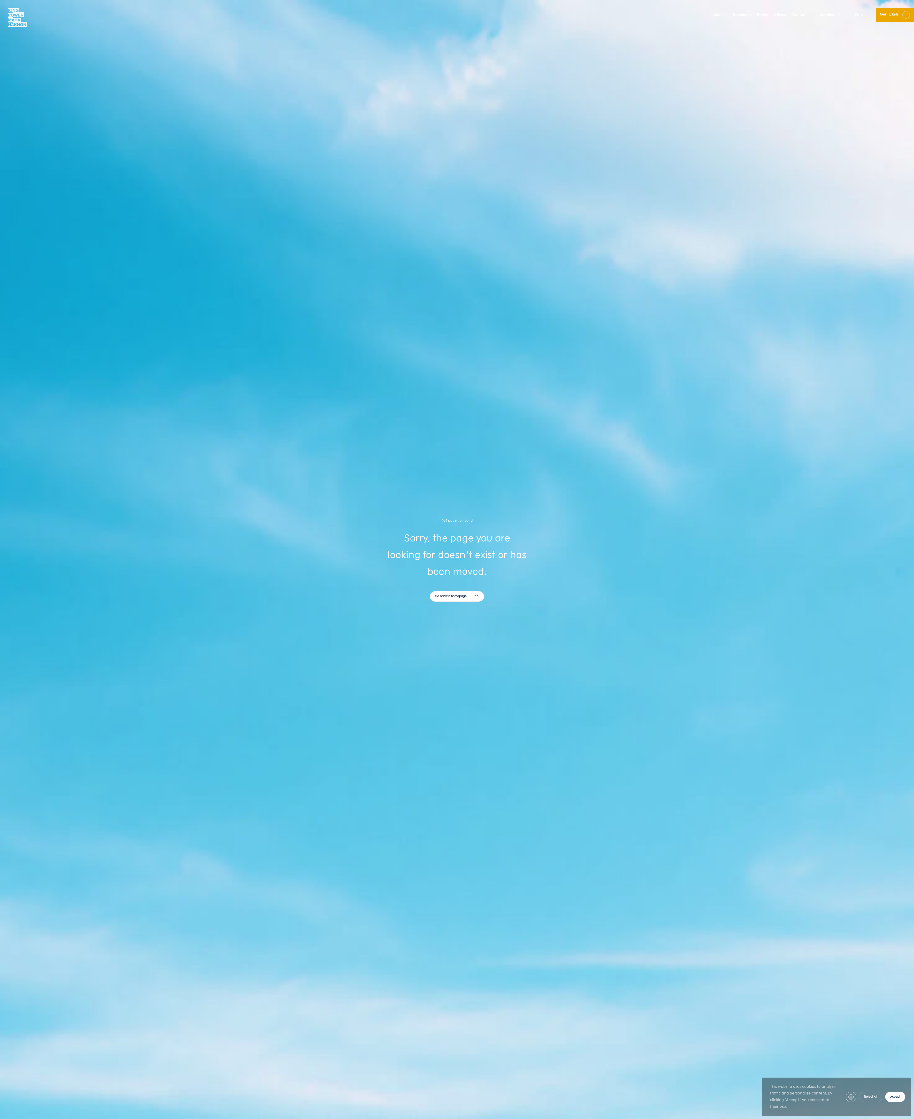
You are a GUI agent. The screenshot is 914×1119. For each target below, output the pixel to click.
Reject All (870, 1096)
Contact (798, 15)
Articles (779, 15)
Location (827, 15)
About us (719, 15)
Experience (742, 15)
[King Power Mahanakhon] (17, 17)
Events (762, 15)
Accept (895, 1096)
